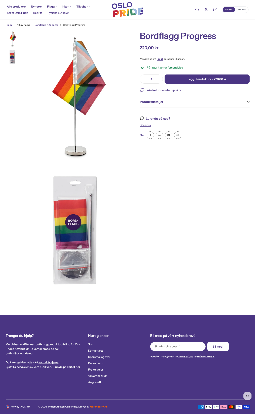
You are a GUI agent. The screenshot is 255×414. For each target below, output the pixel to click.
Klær (65, 6)
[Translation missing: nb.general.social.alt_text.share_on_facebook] (150, 135)
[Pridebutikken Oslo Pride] (127, 9)
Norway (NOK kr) (20, 406)
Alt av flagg (23, 24)
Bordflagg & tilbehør (46, 24)
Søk (90, 344)
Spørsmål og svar (99, 357)
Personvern (95, 363)
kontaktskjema (49, 362)
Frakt (160, 58)
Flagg (51, 6)
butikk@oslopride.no (19, 353)
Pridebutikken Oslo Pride (62, 406)
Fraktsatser (95, 369)
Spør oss (145, 125)
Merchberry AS (99, 406)
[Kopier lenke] (177, 135)
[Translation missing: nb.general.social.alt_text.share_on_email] (168, 135)
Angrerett (94, 382)
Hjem (9, 24)
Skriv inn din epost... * (167, 346)
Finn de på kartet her (66, 367)
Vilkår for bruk (97, 376)
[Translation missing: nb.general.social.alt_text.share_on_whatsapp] (159, 135)
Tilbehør (82, 6)
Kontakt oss (95, 350)
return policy (172, 90)
